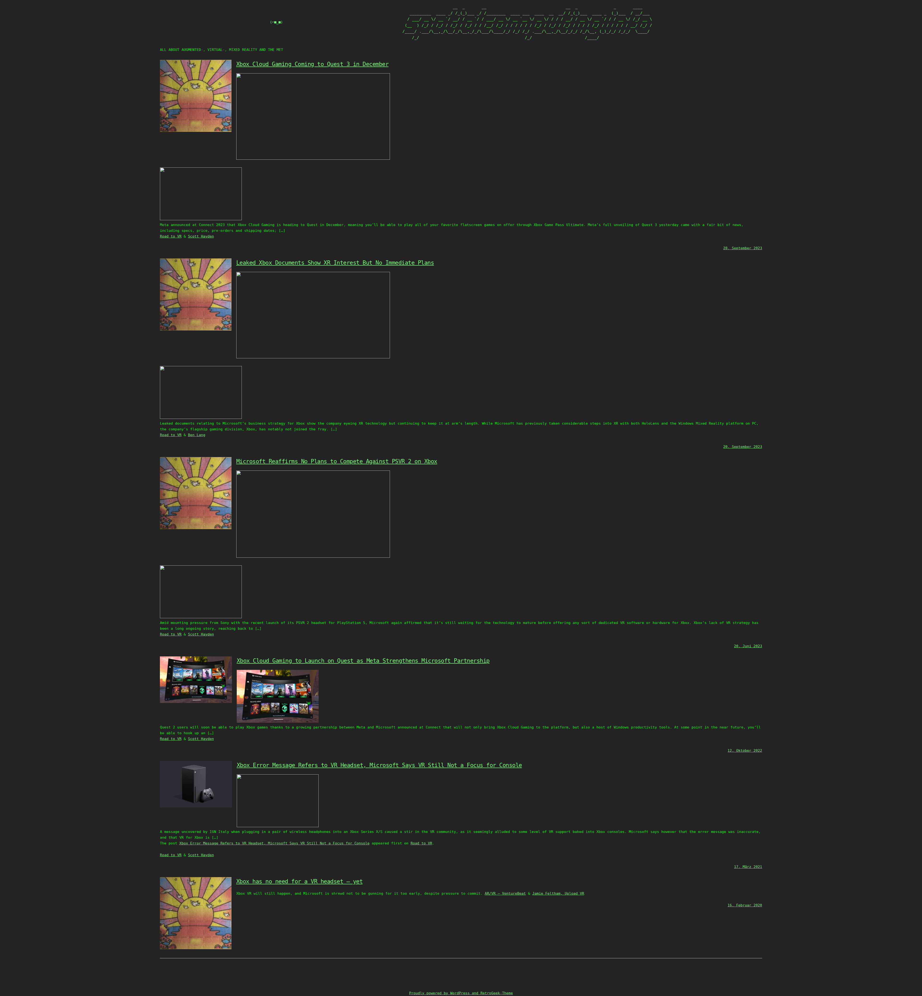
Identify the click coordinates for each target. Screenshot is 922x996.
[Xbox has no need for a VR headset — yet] (195, 948)
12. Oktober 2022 (745, 750)
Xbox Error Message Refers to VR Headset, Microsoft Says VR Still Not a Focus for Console (379, 765)
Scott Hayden (201, 236)
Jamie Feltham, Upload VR (558, 893)
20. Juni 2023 (748, 646)
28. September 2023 (742, 248)
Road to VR (171, 236)
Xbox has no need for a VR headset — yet (299, 881)
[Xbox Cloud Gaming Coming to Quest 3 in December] (195, 130)
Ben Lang (196, 435)
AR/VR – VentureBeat (505, 893)
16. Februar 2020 (745, 905)
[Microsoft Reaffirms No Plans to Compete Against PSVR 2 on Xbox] (195, 528)
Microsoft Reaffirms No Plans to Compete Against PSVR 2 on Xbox (336, 461)
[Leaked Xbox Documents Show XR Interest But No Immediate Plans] (195, 329)
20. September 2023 (742, 447)
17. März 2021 (748, 867)
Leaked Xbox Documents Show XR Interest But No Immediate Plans (335, 262)
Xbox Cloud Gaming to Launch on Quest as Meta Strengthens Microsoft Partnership (363, 660)
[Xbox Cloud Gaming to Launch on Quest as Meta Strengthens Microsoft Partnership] (196, 702)
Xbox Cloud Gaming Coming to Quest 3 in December (312, 64)
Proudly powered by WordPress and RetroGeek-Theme (461, 993)
